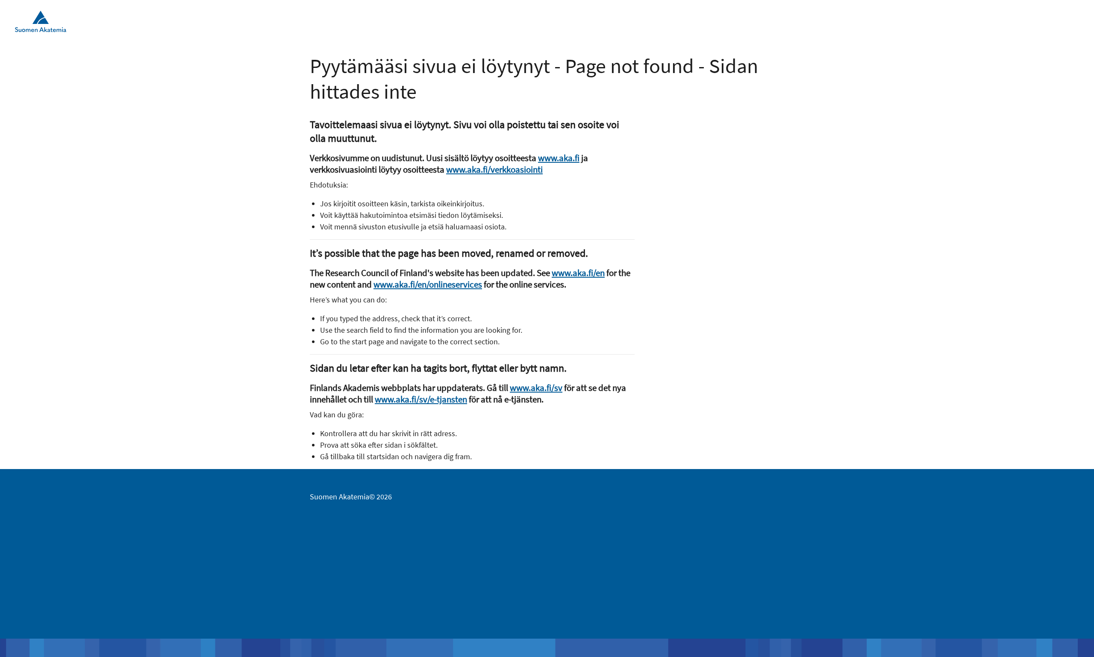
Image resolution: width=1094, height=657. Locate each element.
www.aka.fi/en (578, 273)
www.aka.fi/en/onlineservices (427, 284)
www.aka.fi (558, 158)
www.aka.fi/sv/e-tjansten (421, 399)
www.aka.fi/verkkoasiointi (494, 169)
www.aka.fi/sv (536, 387)
